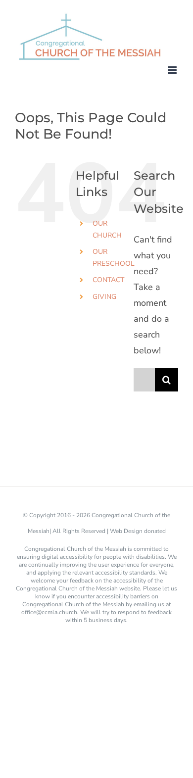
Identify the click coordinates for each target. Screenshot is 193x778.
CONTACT (108, 280)
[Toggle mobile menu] (173, 70)
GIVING (104, 296)
